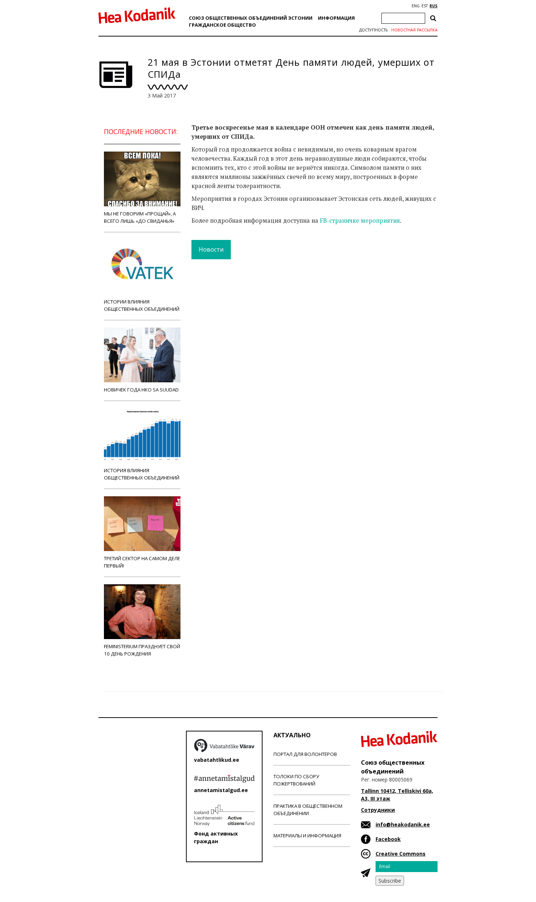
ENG (416, 5)
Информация (336, 18)
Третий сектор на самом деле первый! (142, 562)
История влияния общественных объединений (141, 474)
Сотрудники (378, 809)
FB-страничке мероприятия (360, 221)
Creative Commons (401, 853)
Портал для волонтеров (305, 754)
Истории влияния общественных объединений (141, 305)
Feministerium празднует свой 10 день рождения (142, 650)
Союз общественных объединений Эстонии (250, 18)
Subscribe (389, 880)
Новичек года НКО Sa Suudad (141, 389)
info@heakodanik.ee (403, 824)
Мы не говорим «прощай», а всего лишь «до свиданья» (140, 217)
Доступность (373, 30)
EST (425, 5)
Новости (211, 249)
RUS (434, 5)
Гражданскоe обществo (222, 25)
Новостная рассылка (414, 30)
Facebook (388, 839)
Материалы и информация (307, 835)
